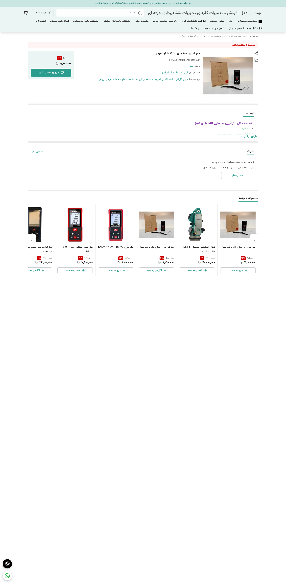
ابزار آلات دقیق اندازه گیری (189, 36)
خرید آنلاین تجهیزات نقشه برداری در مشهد (151, 79)
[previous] (254, 240)
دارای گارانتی (181, 79)
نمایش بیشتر (251, 137)
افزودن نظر (37, 152)
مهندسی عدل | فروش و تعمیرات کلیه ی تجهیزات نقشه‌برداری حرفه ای (205, 13)
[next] (32, 240)
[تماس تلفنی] (7, 563)
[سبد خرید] (26, 13)
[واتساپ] (7, 575)
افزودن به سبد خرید (48, 72)
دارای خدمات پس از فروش (113, 79)
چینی (191, 66)
